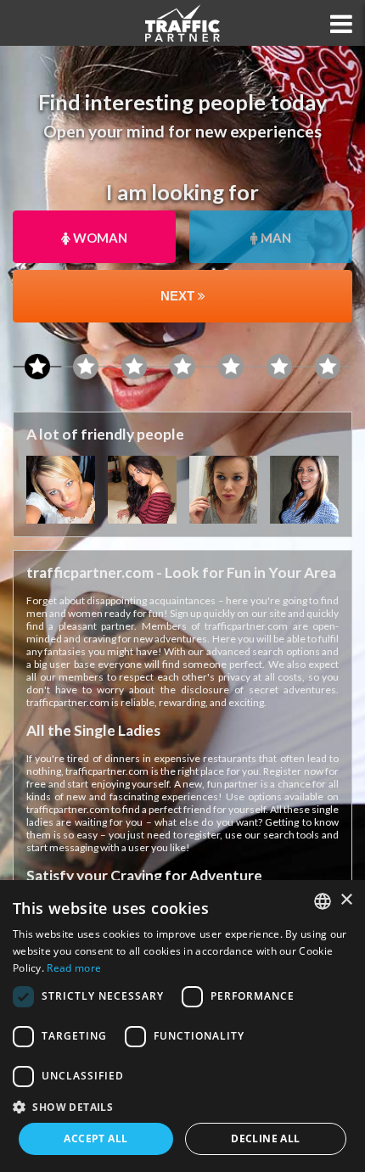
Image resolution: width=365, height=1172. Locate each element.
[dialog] (182, 1026)
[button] (182, 1106)
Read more (74, 968)
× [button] (346, 900)
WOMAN (98, 237)
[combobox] (322, 901)
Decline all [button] (265, 1138)
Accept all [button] (95, 1138)
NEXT (179, 296)
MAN (274, 237)
